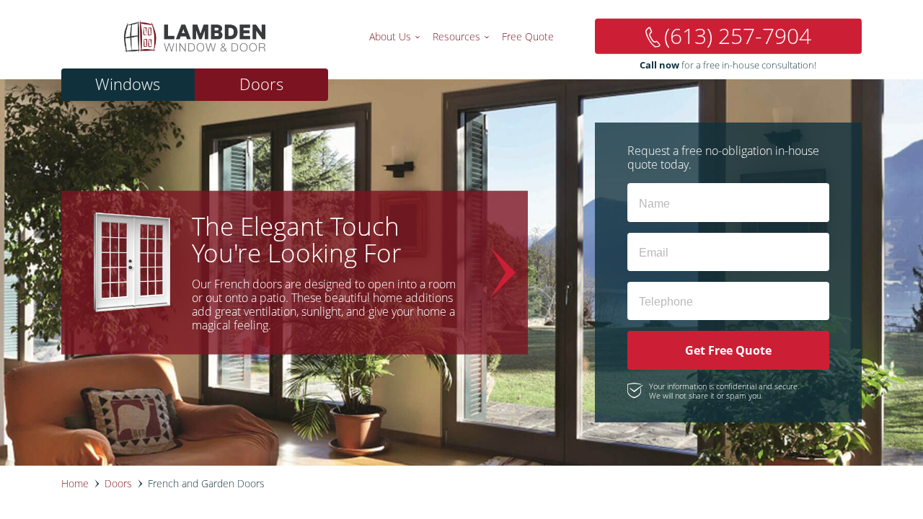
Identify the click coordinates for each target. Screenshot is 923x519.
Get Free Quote (728, 350)
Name (649, 199)
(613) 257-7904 (737, 35)
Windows (127, 84)
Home (75, 483)
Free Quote (528, 36)
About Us (390, 36)
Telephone (657, 297)
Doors (261, 84)
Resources (456, 36)
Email (649, 248)
